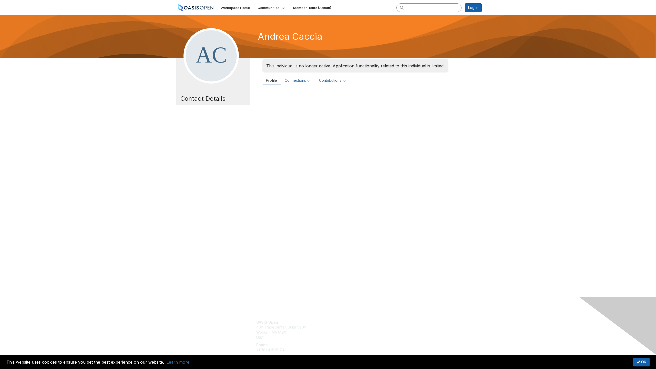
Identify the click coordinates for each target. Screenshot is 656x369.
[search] (401, 7)
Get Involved (341, 322)
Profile (271, 80)
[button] (271, 8)
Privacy (410, 327)
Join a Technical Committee (353, 337)
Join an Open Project (348, 329)
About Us (411, 322)
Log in (473, 7)
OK (643, 362)
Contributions (330, 80)
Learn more (178, 362)
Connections (295, 80)
